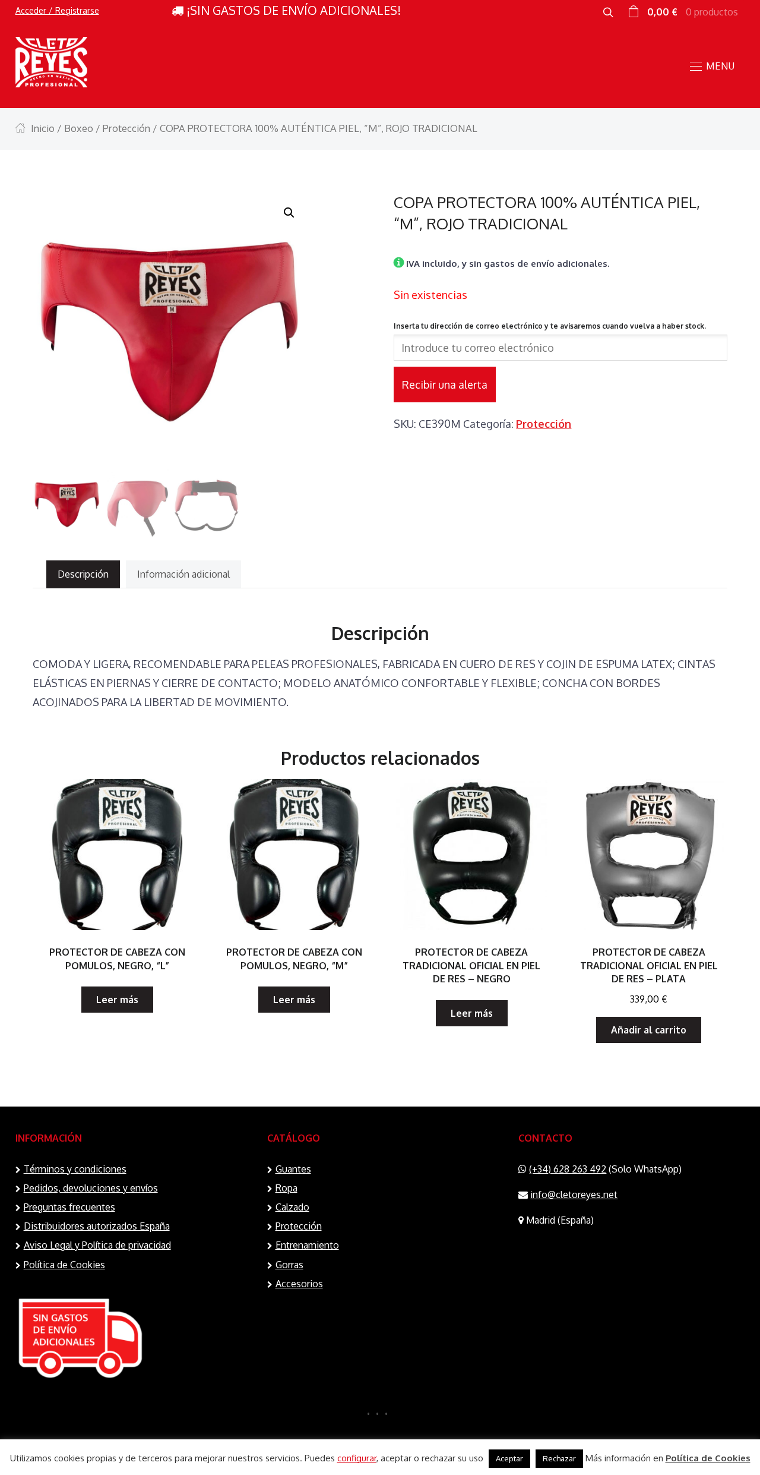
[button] (289, 212)
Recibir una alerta (444, 384)
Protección (126, 128)
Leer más (117, 1000)
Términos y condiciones (75, 1169)
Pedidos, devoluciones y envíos (91, 1188)
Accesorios (299, 1284)
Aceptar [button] (509, 1458)
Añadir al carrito (648, 1030)
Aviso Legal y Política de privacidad (97, 1245)
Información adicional (183, 574)
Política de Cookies (64, 1265)
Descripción (83, 574)
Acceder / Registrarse (57, 10)
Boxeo (78, 128)
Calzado (292, 1207)
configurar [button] (356, 1458)
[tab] (83, 574)
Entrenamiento (307, 1245)
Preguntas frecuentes (69, 1207)
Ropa (286, 1188)
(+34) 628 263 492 (567, 1169)
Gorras (289, 1265)
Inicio (43, 128)
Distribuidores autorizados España (97, 1226)
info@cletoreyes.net (574, 1194)
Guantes (293, 1169)
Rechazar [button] (559, 1458)
